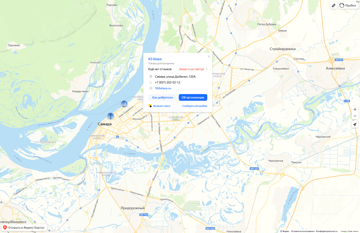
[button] (333, 5)
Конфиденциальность (327, 231)
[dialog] (177, 82)
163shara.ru (163, 88)
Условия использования (302, 231)
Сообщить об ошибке (194, 106)
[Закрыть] (209, 56)
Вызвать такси (161, 106)
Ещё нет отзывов (160, 69)
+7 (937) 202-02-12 (167, 82)
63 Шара (155, 59)
